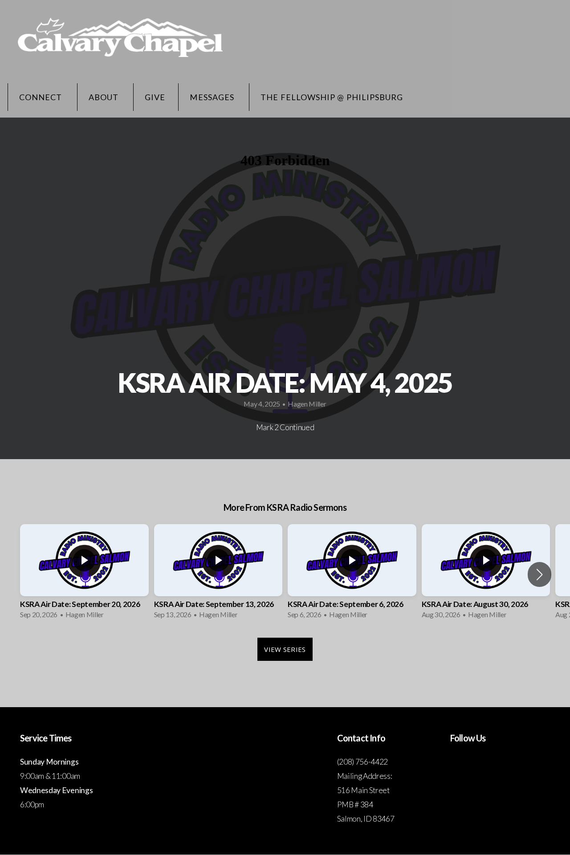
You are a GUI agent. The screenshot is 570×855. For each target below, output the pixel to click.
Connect (41, 97)
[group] (84, 574)
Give (155, 97)
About (104, 97)
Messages (213, 97)
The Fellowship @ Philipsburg (332, 97)
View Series (284, 649)
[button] (539, 574)
